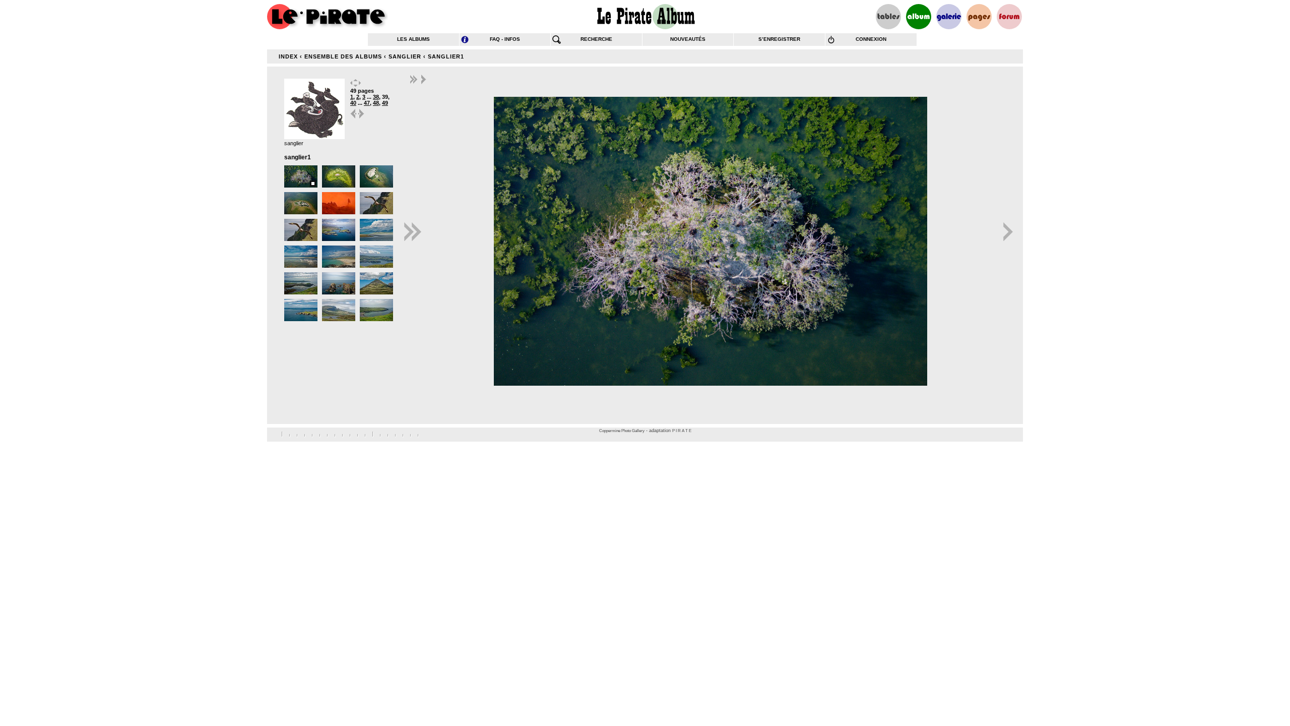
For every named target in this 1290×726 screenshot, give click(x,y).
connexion (871, 39)
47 (367, 103)
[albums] (918, 16)
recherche (596, 39)
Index (288, 56)
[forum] (1009, 16)
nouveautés (687, 39)
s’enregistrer (779, 39)
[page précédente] (353, 117)
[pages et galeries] (979, 16)
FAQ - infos (505, 39)
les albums (413, 39)
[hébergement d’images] (948, 16)
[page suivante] (361, 117)
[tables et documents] (888, 16)
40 (353, 103)
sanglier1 (446, 56)
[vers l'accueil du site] (327, 16)
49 (385, 103)
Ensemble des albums (343, 56)
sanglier (405, 56)
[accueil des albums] (645, 16)
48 (376, 103)
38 (376, 97)
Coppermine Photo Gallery (621, 431)
